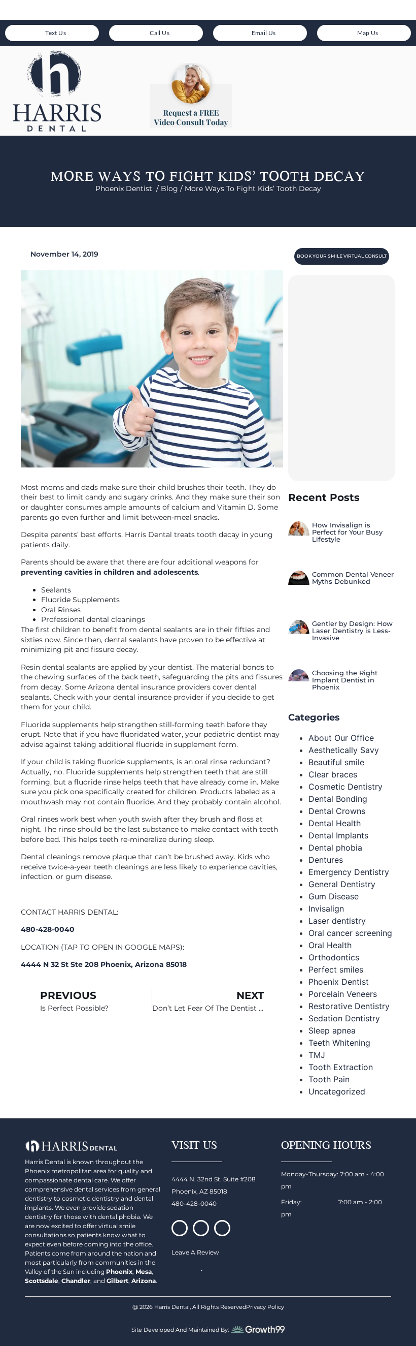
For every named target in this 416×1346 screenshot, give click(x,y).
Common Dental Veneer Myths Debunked (353, 577)
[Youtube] (222, 1228)
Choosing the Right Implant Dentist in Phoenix (344, 680)
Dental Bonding (337, 799)
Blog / (173, 188)
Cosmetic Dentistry (345, 786)
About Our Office (341, 738)
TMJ (316, 1055)
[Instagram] (201, 1228)
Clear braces (332, 774)
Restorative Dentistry (349, 1006)
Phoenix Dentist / (128, 188)
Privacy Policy (265, 1306)
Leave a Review (195, 1252)
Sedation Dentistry (344, 1018)
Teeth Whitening (339, 1043)
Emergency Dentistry (348, 872)
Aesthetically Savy (343, 750)
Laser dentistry (337, 921)
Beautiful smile (336, 762)
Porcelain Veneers (342, 994)
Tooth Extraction (340, 1067)
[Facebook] (179, 1228)
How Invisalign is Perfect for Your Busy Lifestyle (347, 532)
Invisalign (326, 908)
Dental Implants (338, 835)
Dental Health (334, 823)
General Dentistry (341, 884)
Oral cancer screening (350, 933)
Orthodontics (333, 957)
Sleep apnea (332, 1030)
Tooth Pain (329, 1079)
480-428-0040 (194, 1203)
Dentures (325, 860)
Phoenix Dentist (338, 982)
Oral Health (330, 945)
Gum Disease (333, 896)
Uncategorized (336, 1091)
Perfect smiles (335, 969)
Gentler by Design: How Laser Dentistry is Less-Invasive (352, 630)
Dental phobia (335, 847)
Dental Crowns (336, 811)
